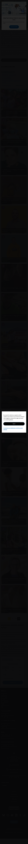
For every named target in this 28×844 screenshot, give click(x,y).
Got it (14, 423)
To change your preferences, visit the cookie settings (13, 428)
